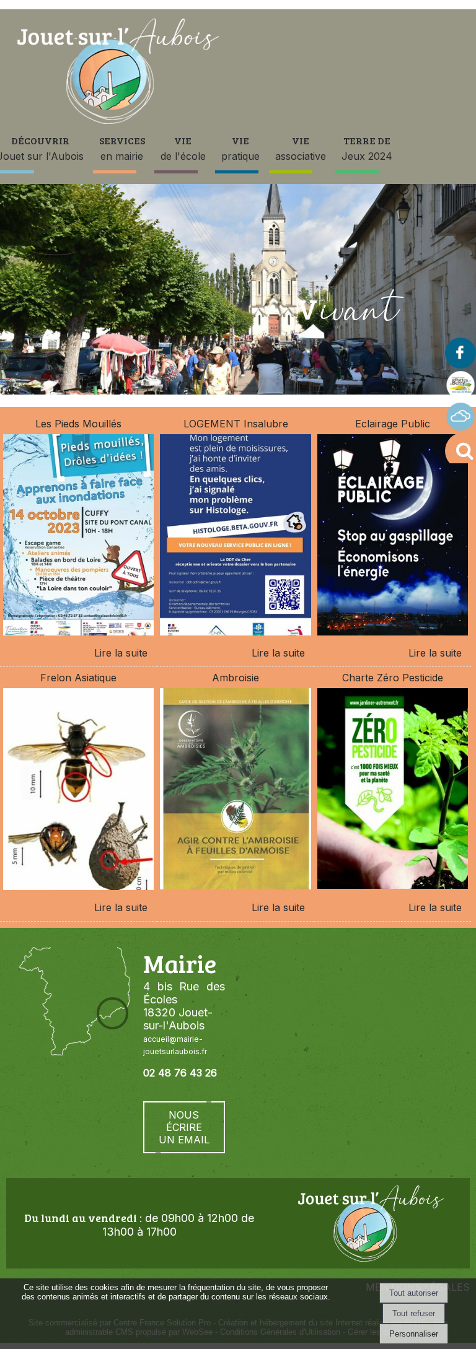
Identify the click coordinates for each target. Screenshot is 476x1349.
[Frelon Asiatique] (78, 791)
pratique (240, 148)
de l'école (183, 148)
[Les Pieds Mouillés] (78, 536)
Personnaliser (413, 1333)
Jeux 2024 (367, 148)
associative (300, 148)
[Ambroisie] (235, 791)
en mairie (122, 148)
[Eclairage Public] (392, 536)
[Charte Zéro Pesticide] (392, 791)
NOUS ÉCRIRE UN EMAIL (184, 1127)
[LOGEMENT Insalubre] (235, 536)
